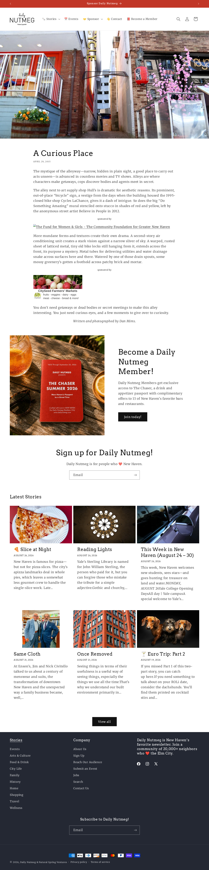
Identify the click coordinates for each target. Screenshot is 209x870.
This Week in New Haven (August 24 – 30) (167, 552)
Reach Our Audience (87, 762)
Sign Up (78, 755)
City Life (16, 768)
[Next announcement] (198, 4)
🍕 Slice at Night (32, 549)
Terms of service (100, 862)
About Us (79, 749)
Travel (14, 801)
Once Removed (94, 654)
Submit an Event (85, 768)
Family (14, 775)
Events (15, 749)
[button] (51, 19)
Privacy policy (79, 862)
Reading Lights (94, 549)
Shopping (16, 795)
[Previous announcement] (10, 4)
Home (14, 788)
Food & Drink (19, 762)
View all (104, 722)
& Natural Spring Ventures (52, 862)
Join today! (132, 417)
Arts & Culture (20, 755)
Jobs (76, 775)
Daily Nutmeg (28, 862)
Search (78, 782)
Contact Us (81, 788)
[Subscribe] (135, 475)
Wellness (16, 808)
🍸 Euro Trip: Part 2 (163, 654)
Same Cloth (27, 654)
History (15, 782)
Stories (16, 740)
